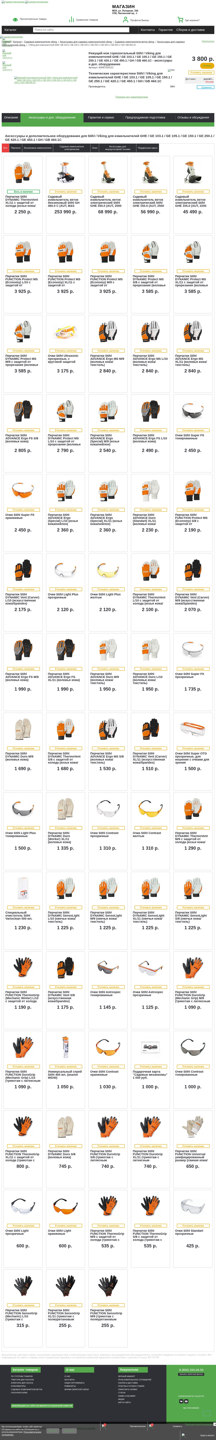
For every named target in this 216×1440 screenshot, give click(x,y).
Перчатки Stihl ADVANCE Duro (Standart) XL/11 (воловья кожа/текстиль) (144, 521)
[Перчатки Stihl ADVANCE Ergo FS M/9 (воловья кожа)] (23, 650)
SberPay (207, 1413)
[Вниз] (201, 24)
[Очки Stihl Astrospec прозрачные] (150, 968)
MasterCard (183, 1413)
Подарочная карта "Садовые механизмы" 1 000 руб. (150, 1074)
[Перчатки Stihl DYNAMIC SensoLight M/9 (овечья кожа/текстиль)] (108, 888)
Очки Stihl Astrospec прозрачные (148, 993)
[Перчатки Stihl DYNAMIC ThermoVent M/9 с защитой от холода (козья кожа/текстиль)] (193, 809)
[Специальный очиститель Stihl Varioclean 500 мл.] (23, 888)
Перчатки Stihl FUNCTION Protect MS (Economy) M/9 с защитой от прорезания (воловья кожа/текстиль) (106, 284)
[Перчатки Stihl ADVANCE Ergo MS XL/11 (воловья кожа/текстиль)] (193, 331)
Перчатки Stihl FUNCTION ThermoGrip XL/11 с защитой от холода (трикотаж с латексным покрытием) (22, 1158)
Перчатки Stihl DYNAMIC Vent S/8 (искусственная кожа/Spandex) (61, 996)
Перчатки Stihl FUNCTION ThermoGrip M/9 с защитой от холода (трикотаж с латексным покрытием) (107, 1238)
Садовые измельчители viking (41, 41)
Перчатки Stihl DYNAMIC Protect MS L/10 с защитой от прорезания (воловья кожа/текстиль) (64, 441)
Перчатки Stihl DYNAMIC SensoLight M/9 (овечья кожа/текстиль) (106, 917)
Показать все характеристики (132, 97)
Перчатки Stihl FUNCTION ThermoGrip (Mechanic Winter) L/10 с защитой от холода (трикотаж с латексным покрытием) (22, 999)
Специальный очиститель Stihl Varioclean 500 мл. (18, 915)
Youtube (186, 1401)
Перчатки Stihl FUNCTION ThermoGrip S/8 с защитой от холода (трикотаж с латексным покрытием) (150, 1238)
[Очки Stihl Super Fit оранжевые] (23, 490)
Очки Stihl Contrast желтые (147, 834)
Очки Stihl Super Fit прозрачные (189, 675)
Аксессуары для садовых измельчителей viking (86, 41)
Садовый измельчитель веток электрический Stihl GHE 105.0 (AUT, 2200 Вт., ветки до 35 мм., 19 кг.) (192, 204)
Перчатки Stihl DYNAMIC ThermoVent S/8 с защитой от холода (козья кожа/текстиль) (64, 759)
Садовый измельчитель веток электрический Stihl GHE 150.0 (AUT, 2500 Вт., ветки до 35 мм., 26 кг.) (150, 204)
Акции (121, 1399)
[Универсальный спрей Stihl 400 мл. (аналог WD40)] (65, 1047)
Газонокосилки (19, 1393)
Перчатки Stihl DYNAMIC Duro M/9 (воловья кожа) (19, 756)
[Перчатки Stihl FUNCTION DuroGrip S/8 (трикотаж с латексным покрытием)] (108, 1127)
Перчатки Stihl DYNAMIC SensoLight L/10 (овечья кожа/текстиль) (63, 917)
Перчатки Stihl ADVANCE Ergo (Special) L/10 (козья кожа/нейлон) (63, 519)
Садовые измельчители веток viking (135, 41)
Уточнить (207, 66)
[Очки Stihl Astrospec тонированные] (108, 968)
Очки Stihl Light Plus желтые (105, 596)
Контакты (148, 30)
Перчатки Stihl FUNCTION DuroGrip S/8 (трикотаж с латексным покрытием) (105, 1157)
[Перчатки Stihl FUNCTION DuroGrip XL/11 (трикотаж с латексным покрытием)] (150, 1127)
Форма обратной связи (76, 1389)
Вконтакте (181, 1401)
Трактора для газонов (22, 1380)
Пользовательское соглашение (134, 1380)
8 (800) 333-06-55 (191, 1370)
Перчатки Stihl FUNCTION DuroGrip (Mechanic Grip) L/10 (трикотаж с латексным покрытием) (22, 1077)
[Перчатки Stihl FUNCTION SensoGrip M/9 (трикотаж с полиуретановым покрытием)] (108, 1286)
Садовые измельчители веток (26, 1389)
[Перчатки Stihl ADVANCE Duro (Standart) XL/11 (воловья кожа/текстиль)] (150, 491)
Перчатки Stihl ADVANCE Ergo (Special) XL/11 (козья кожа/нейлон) (106, 519)
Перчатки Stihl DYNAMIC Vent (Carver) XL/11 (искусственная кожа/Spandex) (150, 758)
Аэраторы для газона (22, 1383)
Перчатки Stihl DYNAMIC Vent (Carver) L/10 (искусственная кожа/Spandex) (22, 599)
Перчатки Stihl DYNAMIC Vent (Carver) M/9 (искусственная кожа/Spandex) (192, 599)
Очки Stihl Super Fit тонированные (189, 437)
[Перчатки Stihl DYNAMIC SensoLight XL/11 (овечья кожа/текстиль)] (150, 888)
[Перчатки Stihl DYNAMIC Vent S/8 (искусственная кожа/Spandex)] (65, 968)
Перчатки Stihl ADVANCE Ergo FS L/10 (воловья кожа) (150, 438)
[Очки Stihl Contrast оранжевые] (108, 1047)
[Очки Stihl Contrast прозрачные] (108, 808)
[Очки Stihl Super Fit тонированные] (193, 411)
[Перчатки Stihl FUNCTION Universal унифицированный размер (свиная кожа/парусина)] (193, 1127)
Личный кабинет (126, 1376)
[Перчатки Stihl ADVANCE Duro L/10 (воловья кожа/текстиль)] (150, 650)
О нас (67, 1376)
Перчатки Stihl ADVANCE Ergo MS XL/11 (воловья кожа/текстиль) (191, 360)
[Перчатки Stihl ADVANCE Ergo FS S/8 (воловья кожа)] (23, 411)
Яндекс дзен (191, 1401)
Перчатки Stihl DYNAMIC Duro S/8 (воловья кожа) (61, 1154)
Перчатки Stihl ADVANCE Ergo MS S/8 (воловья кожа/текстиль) (107, 758)
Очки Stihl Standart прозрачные (189, 1232)
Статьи (121, 1393)
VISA (175, 1413)
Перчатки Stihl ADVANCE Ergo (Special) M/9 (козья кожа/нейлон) (104, 440)
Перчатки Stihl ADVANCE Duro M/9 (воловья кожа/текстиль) (104, 678)
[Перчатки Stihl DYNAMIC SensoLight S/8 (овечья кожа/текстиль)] (193, 888)
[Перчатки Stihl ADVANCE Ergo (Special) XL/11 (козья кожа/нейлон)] (108, 491)
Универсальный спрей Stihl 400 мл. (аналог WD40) (65, 1074)
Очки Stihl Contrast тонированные (189, 1073)
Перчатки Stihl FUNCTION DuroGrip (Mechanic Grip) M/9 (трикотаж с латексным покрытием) (192, 998)
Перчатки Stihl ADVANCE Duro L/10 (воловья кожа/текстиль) (148, 678)
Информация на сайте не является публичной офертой (42, 1406)
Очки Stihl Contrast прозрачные (104, 834)
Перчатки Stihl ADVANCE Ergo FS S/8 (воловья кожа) (21, 438)
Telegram (201, 1401)
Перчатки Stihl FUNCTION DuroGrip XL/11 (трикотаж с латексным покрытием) (148, 1157)
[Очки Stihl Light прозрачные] (23, 1206)
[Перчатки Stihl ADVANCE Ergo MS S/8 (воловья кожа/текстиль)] (108, 729)
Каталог (11, 30)
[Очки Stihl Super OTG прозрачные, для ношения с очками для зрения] (192, 729)
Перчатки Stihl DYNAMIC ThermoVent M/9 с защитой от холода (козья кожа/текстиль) (191, 839)
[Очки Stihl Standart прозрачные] (192, 1206)
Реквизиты (70, 1386)
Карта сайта (124, 1402)
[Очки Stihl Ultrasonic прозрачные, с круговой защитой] (65, 331)
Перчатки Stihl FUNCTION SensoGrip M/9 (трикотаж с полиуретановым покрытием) (106, 1316)
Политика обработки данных (199, 1424)
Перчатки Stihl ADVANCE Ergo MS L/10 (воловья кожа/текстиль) (150, 360)
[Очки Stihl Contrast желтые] (150, 808)
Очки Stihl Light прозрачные (17, 1232)
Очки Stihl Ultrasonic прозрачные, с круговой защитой (63, 358)
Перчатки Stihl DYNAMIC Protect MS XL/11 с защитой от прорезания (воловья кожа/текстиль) (191, 282)
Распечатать (208, 41)
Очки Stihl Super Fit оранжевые (19, 516)
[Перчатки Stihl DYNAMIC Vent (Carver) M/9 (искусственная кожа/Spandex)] (193, 570)
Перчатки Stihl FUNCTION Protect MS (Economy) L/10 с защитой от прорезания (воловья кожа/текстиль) (21, 284)
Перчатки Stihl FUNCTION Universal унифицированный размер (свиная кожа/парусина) (191, 1157)
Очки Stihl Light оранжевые (59, 1232)
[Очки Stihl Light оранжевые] (65, 1206)
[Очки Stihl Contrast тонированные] (192, 1047)
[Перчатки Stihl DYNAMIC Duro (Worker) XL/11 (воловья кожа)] (65, 809)
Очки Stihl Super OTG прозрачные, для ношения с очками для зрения (192, 758)
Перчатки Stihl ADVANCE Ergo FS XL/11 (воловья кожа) (64, 677)
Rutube (196, 1401)
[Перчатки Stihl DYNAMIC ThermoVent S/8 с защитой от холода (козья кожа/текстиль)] (65, 729)
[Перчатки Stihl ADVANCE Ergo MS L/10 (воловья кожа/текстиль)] (150, 331)
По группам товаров (22, 1376)
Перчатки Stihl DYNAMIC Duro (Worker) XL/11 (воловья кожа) (59, 837)
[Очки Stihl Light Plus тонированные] (23, 809)
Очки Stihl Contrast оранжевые (104, 1073)
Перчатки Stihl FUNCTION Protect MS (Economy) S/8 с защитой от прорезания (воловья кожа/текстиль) (191, 522)
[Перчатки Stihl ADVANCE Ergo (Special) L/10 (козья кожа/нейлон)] (65, 491)
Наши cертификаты (74, 1383)
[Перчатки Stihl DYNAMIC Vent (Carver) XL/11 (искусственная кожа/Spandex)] (150, 729)
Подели (194, 1413)
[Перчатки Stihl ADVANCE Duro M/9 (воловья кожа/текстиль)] (108, 650)
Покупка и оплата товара (131, 1386)
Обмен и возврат (127, 1396)
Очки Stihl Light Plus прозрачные (63, 596)
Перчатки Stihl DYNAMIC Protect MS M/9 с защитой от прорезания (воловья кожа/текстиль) (21, 362)
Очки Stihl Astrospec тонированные (105, 993)
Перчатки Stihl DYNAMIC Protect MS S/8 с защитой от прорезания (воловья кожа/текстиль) (149, 282)
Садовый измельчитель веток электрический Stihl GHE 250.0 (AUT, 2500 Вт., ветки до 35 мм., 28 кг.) (107, 204)
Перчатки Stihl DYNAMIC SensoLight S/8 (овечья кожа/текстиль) (191, 917)
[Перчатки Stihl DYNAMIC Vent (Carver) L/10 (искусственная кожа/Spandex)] (23, 570)
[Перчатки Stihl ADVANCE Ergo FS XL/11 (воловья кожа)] (65, 650)
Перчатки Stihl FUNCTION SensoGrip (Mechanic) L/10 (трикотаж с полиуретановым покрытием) (21, 1318)
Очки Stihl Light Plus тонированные (20, 834)
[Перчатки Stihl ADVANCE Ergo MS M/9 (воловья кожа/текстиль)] (108, 331)
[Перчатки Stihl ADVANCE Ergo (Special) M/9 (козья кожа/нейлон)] (108, 411)
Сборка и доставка (190, 30)
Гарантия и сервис (128, 1389)
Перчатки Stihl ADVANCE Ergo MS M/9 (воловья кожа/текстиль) (107, 360)
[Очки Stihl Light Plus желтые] (108, 570)
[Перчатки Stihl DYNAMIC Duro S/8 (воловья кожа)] (65, 1127)
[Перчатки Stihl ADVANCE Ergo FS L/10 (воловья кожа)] (150, 411)
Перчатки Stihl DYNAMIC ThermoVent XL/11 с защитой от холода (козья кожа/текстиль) (21, 202)
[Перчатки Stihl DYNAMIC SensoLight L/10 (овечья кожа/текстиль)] (65, 888)
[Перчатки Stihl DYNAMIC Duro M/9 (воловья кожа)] (23, 729)
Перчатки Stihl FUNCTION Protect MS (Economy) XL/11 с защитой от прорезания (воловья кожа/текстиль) (64, 284)
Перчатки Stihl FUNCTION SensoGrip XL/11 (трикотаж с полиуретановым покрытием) (64, 1316)
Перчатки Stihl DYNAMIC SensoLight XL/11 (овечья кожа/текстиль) (148, 917)
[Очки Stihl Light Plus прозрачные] (65, 570)
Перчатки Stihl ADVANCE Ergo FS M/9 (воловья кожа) (22, 677)
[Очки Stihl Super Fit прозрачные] (193, 650)
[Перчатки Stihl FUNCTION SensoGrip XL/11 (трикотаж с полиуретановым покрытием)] (65, 1286)
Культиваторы (18, 1386)
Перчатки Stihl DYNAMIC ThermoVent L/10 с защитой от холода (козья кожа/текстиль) (149, 600)
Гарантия (166, 30)
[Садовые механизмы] (13, 1)
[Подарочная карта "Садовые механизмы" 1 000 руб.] (150, 1047)
